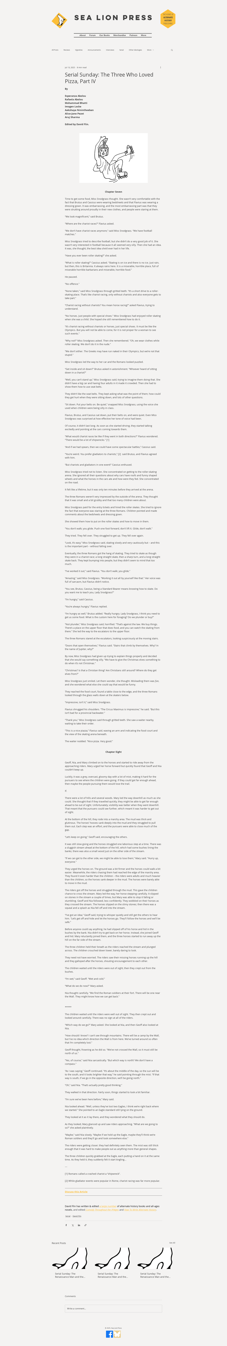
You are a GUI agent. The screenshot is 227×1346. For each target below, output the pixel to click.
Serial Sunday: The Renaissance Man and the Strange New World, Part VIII (155, 1275)
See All (172, 1242)
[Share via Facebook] (66, 1225)
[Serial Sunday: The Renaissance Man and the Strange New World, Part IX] (114, 1258)
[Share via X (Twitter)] (72, 1225)
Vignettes (78, 50)
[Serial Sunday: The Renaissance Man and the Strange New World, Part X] (71, 1258)
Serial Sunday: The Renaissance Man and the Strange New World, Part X (69, 1275)
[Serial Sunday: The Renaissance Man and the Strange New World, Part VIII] (156, 1258)
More (149, 50)
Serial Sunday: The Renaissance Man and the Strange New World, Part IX (112, 1275)
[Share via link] (85, 1225)
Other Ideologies (135, 50)
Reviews (67, 50)
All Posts (55, 50)
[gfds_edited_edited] (117, 1334)
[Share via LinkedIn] (79, 1225)
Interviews (110, 50)
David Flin (77, 1216)
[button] (172, 50)
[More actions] (160, 67)
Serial (121, 50)
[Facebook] (109, 1334)
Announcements (94, 50)
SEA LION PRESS (113, 17)
